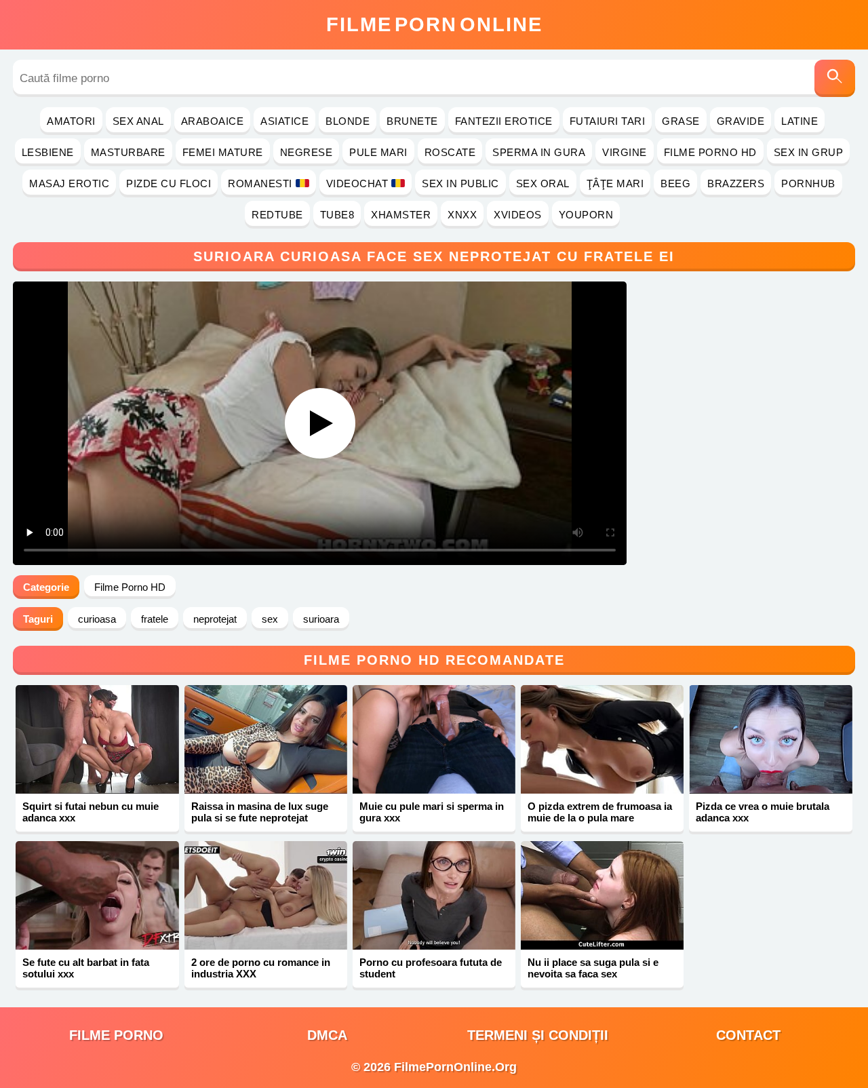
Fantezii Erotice (504, 121)
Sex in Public (460, 183)
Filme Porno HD (710, 152)
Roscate (450, 152)
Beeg (675, 183)
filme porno (116, 1035)
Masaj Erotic (69, 183)
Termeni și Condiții (537, 1035)
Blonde (348, 121)
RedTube (277, 214)
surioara (321, 619)
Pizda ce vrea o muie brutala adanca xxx (762, 811)
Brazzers (735, 183)
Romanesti (260, 183)
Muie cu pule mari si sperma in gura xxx (431, 811)
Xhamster (401, 214)
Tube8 (337, 214)
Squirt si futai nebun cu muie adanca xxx (90, 811)
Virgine (624, 152)
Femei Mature (222, 152)
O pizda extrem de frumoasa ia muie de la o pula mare (600, 811)
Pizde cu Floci (168, 183)
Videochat (357, 183)
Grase (681, 121)
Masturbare (128, 152)
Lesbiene (48, 152)
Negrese (306, 152)
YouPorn (586, 214)
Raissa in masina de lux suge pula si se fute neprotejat (259, 811)
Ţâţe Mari (615, 183)
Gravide (741, 121)
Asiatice (284, 121)
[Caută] (834, 78)
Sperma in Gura (538, 152)
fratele (154, 619)
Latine (799, 121)
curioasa (97, 619)
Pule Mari (378, 152)
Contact (748, 1035)
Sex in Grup (809, 152)
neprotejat (215, 619)
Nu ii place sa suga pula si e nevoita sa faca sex (593, 967)
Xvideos (518, 214)
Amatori (71, 121)
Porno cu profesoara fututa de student (430, 967)
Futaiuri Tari (608, 121)
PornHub (808, 183)
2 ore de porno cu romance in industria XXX (260, 967)
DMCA (327, 1035)
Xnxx (462, 214)
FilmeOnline (434, 24)
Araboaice (212, 121)
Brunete (412, 121)
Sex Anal (138, 121)
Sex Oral (543, 183)
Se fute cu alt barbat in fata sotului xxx (85, 967)
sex (270, 619)
